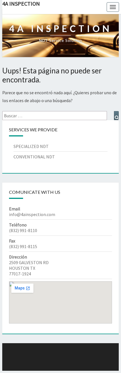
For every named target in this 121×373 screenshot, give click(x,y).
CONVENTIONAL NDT (34, 156)
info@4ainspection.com (32, 214)
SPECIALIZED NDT (31, 146)
